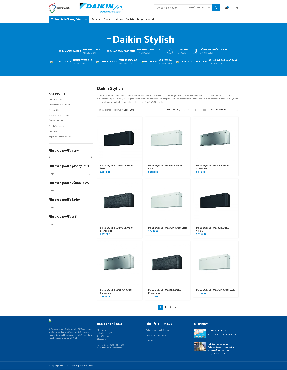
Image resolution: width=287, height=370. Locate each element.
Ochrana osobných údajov (157, 330)
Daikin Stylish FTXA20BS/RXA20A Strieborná (212, 167)
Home (100, 110)
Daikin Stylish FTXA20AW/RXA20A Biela (165, 167)
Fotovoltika (54, 110)
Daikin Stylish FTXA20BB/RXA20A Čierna (116, 167)
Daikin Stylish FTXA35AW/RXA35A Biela (215, 290)
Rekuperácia (54, 131)
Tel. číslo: (104, 345)
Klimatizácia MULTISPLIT (59, 105)
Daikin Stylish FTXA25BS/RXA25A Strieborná (116, 291)
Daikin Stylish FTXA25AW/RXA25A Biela (167, 228)
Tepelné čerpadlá (56, 126)
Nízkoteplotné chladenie (60, 115)
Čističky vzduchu (56, 121)
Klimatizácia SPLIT (56, 99)
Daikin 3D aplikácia (217, 330)
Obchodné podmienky (156, 335)
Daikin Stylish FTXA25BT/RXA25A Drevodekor (164, 291)
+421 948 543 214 (116, 345)
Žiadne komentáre (229, 334)
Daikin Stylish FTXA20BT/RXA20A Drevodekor (116, 229)
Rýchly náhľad (140, 121)
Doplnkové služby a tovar (60, 137)
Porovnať (140, 128)
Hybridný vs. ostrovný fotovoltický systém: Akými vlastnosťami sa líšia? (221, 347)
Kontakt (149, 340)
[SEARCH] (216, 7)
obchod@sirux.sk (114, 348)
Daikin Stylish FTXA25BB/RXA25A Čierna (212, 229)
